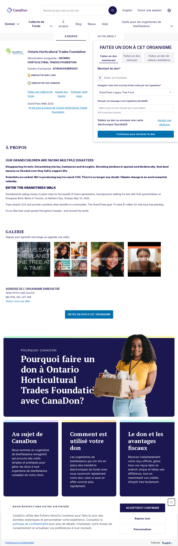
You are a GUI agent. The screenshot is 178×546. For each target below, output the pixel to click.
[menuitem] (12, 24)
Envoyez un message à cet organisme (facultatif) (123, 101)
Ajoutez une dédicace (164, 122)
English (127, 10)
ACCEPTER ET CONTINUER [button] (142, 507)
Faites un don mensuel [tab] (132, 58)
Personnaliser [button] (142, 529)
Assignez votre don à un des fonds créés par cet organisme (129, 85)
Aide (105, 24)
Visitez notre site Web (18, 301)
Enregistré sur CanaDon (46, 83)
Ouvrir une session (149, 10)
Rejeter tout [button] (142, 518)
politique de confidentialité (30, 524)
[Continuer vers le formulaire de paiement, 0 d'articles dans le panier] (170, 10)
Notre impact (107, 36)
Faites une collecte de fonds (40, 93)
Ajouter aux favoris (61, 93)
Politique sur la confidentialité (19, 542)
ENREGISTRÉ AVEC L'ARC (43, 75)
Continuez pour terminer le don (135, 134)
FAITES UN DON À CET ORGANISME (89, 314)
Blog (79, 24)
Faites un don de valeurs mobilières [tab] (159, 58)
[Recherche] (112, 10)
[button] (171, 502)
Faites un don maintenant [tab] (108, 58)
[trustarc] (166, 542)
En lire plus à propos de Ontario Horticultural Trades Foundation (58, 109)
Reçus (92, 24)
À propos (63, 24)
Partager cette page (79, 93)
